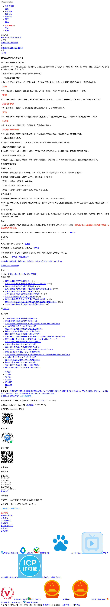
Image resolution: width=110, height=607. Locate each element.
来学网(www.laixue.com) (10, 266)
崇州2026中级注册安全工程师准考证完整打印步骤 (24, 304)
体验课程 (8, 14)
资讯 (7, 22)
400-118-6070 (10, 25)
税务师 (3, 53)
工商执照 (40, 400)
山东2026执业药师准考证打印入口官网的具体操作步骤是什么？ (29, 289)
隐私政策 (4, 523)
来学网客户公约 (7, 515)
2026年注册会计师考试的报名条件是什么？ (21, 318)
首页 (7, 9)
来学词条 (4, 528)
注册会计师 (9, 6)
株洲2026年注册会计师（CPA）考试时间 (20, 362)
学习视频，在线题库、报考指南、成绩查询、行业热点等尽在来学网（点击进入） (32, 261)
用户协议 (76, 605)
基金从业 (4, 37)
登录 (7, 28)
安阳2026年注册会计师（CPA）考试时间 (20, 344)
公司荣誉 (4, 531)
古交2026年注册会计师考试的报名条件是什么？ (23, 347)
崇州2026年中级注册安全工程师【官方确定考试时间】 (25, 299)
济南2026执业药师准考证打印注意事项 (19, 286)
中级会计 (11, 48)
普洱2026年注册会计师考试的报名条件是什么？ (23, 368)
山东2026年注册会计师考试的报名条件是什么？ (23, 342)
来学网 (72, 232)
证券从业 (11, 37)
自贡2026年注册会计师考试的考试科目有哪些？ (23, 334)
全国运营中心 (16, 508)
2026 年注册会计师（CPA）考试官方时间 (20, 357)
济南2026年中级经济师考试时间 (17, 281)
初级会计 (4, 48)
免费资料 (8, 17)
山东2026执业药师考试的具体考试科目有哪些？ (23, 294)
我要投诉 (4, 491)
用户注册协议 (6, 521)
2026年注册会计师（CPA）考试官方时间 (20, 326)
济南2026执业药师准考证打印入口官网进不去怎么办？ (25, 284)
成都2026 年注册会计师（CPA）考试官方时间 (22, 352)
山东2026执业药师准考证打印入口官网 (19, 291)
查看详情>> (47, 605)
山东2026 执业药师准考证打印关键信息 (20, 297)
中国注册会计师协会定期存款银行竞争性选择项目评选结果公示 (29, 349)
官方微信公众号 (7, 526)
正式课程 (8, 11)
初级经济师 (5, 43)
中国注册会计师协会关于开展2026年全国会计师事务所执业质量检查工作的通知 (35, 337)
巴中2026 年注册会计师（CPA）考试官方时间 (22, 360)
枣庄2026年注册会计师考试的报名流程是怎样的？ (24, 329)
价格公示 (4, 518)
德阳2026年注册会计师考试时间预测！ (22, 274)
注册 (7, 31)
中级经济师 (13, 43)
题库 (7, 19)
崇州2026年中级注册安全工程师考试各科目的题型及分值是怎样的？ (31, 302)
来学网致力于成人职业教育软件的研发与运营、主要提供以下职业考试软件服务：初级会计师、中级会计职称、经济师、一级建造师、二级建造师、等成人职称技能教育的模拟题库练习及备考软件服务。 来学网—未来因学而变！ (54, 393)
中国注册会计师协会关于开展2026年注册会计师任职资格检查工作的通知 (32, 324)
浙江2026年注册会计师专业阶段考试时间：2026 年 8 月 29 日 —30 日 (31, 339)
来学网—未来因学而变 (20, 257)
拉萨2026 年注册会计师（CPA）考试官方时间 (22, 331)
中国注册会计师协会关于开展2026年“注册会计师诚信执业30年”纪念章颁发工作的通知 (37, 355)
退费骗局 (4, 513)
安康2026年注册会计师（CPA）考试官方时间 (22, 365)
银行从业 (18, 37)
